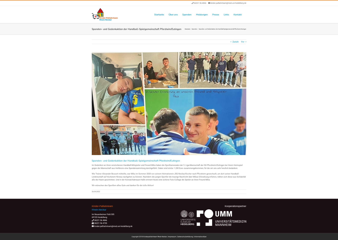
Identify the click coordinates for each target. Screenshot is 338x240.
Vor (242, 42)
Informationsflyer (200, 237)
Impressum (172, 237)
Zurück (236, 42)
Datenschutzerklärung (185, 237)
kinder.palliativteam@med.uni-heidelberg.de (228, 3)
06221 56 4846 (199, 3)
